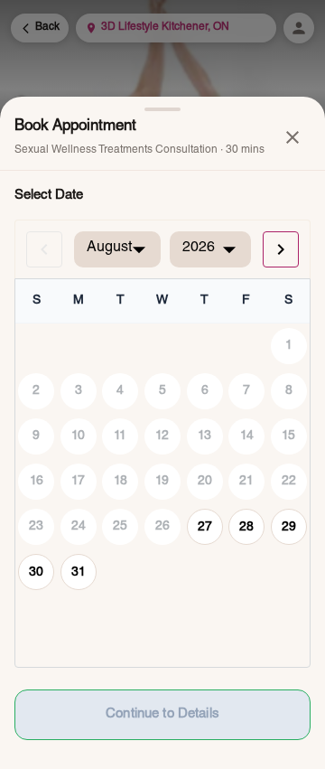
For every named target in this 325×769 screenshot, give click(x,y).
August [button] (109, 248)
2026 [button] (198, 248)
